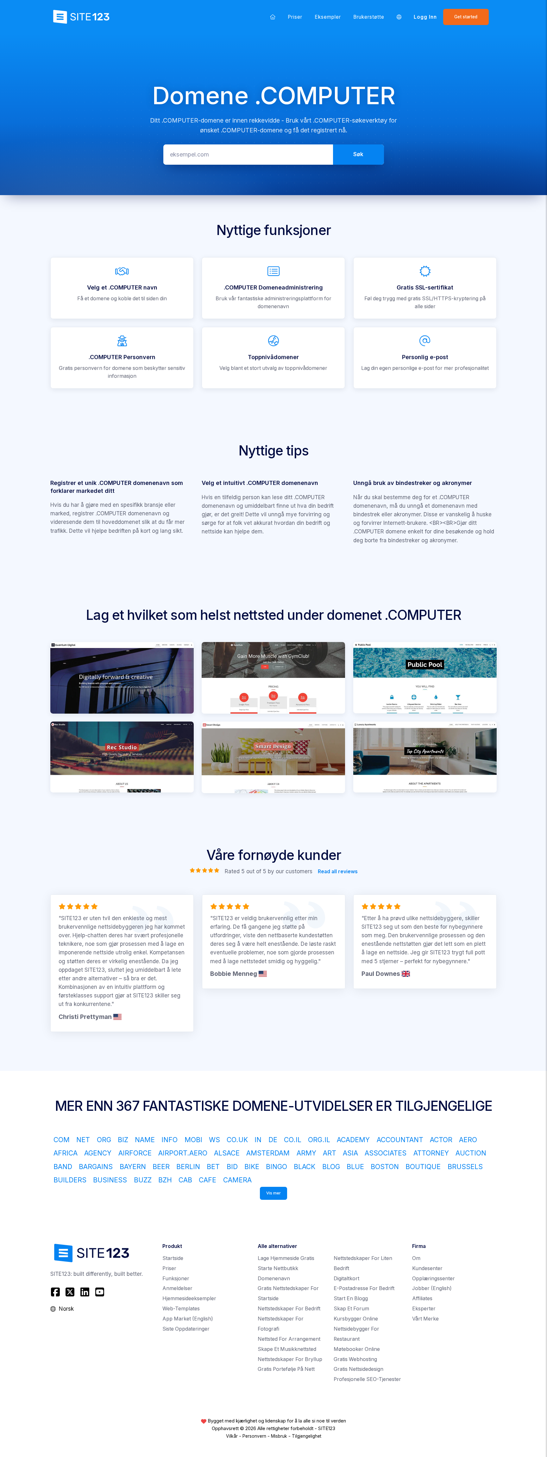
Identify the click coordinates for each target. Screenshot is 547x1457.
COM (61, 1140)
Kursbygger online (356, 1319)
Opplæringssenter (433, 1279)
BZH (165, 1180)
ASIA (350, 1153)
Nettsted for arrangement (289, 1339)
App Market (187, 1319)
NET (83, 1140)
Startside (172, 1258)
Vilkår (232, 1436)
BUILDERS (69, 1180)
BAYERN (133, 1166)
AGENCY (97, 1153)
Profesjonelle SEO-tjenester (367, 1379)
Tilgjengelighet (306, 1436)
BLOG (331, 1166)
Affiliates (422, 1298)
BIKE (251, 1166)
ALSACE (227, 1153)
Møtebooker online (357, 1349)
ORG (104, 1140)
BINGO (276, 1166)
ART (329, 1153)
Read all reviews (337, 871)
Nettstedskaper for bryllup (290, 1359)
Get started (465, 16)
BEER (161, 1166)
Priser (295, 17)
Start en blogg (351, 1298)
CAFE (207, 1180)
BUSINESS (110, 1180)
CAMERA (237, 1180)
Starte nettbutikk (278, 1268)
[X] (70, 1292)
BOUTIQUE (423, 1166)
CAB (185, 1180)
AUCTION (471, 1153)
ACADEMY (353, 1140)
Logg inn (425, 17)
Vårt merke (425, 1319)
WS (214, 1140)
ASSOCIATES (385, 1153)
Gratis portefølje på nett (286, 1369)
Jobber (432, 1288)
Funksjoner (175, 1279)
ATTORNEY (431, 1153)
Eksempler (328, 17)
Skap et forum (351, 1309)
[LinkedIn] (85, 1292)
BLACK (304, 1166)
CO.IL (292, 1140)
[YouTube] (99, 1292)
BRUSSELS (465, 1166)
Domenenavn (274, 1279)
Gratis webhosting (355, 1359)
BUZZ (143, 1180)
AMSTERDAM (268, 1153)
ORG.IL (319, 1140)
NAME (145, 1140)
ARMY (306, 1153)
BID (232, 1166)
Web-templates (181, 1309)
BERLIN (188, 1166)
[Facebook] (56, 1292)
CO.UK (237, 1140)
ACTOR (441, 1140)
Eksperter (424, 1309)
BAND (62, 1166)
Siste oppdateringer (186, 1329)
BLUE (355, 1166)
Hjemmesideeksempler (189, 1298)
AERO (468, 1140)
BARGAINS (96, 1166)
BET (213, 1166)
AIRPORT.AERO (182, 1153)
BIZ (123, 1140)
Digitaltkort (346, 1279)
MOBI (193, 1140)
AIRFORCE (135, 1153)
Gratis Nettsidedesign (358, 1369)
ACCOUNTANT (400, 1140)
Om (416, 1258)
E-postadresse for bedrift (364, 1288)
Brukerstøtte (369, 17)
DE (272, 1140)
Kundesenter (427, 1268)
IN (258, 1140)
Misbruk (279, 1436)
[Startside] (273, 16)
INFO (169, 1140)
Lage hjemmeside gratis (286, 1258)
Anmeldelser (177, 1288)
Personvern (254, 1436)
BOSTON (385, 1166)
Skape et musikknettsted (287, 1349)
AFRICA (65, 1153)
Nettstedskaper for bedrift (289, 1309)
